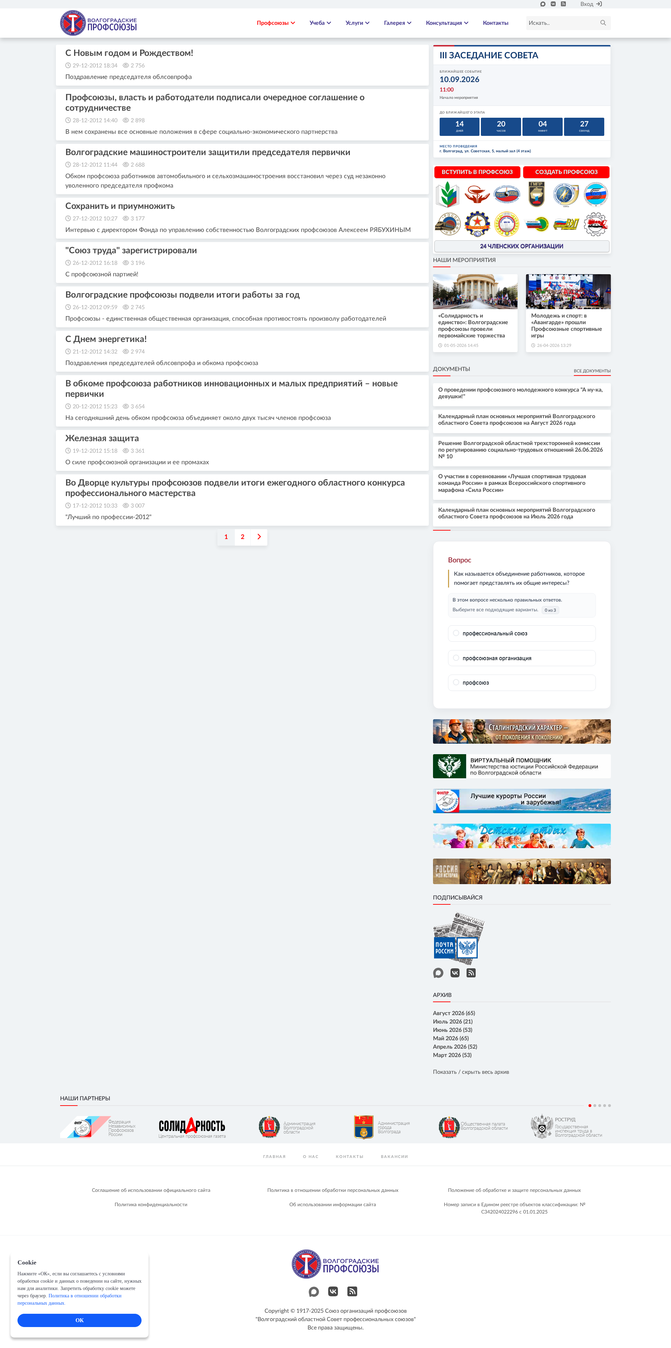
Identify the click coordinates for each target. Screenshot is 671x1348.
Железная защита (102, 438)
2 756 (138, 65)
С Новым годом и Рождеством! (129, 53)
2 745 (138, 307)
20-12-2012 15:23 (95, 406)
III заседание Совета (489, 55)
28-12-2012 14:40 (95, 120)
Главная (274, 1157)
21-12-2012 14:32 (95, 352)
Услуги (354, 23)
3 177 (138, 218)
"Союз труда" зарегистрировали (131, 250)
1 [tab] (590, 1105)
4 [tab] (604, 1105)
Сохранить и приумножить (120, 206)
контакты (350, 1157)
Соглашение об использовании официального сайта (151, 1190)
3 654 (138, 406)
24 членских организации (521, 246)
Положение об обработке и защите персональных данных (514, 1190)
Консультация (444, 23)
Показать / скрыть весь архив (471, 1072)
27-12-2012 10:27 (95, 218)
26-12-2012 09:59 (95, 307)
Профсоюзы (273, 23)
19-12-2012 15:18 (95, 451)
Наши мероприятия (464, 260)
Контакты (495, 23)
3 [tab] (599, 1105)
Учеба (317, 23)
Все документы (592, 371)
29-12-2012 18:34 (95, 65)
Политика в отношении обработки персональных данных (332, 1190)
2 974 (138, 352)
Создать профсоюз (566, 172)
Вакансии (394, 1157)
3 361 (138, 451)
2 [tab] (594, 1105)
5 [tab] (609, 1105)
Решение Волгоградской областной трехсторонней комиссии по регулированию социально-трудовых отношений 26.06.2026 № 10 (520, 449)
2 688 (138, 165)
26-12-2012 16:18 (95, 263)
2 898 (138, 120)
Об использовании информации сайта (332, 1204)
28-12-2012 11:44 (95, 165)
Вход (586, 4)
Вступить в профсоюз (477, 172)
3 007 (138, 506)
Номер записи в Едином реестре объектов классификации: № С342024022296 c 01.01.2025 (514, 1208)
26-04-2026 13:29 (554, 345)
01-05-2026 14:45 (461, 345)
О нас (311, 1157)
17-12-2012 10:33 (95, 506)
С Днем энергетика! (106, 339)
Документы (451, 369)
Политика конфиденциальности (151, 1204)
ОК (79, 1320)
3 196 (138, 263)
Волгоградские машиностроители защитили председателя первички (208, 152)
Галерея (394, 23)
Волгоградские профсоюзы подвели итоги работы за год (182, 295)
